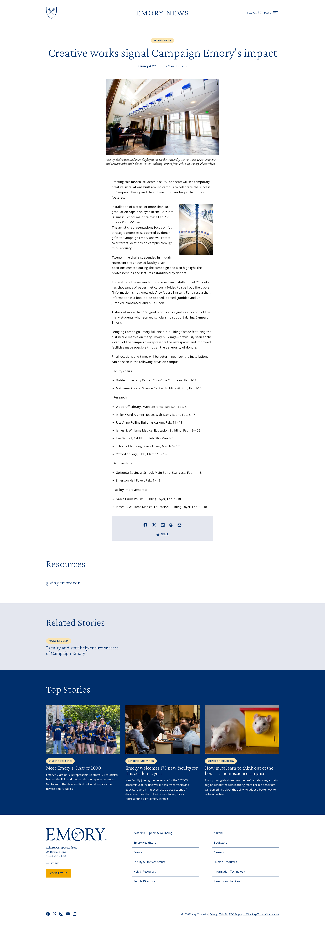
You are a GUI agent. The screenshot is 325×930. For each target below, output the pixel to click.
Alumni (218, 833)
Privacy (214, 914)
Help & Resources (145, 871)
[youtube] (68, 914)
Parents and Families (227, 881)
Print (165, 534)
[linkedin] (75, 914)
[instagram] (61, 914)
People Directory (144, 881)
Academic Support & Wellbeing (153, 833)
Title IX (223, 914)
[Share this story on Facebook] (145, 525)
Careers (219, 852)
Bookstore (220, 842)
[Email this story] (179, 525)
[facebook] (48, 914)
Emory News (162, 12)
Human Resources (225, 862)
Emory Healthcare (145, 842)
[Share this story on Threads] (171, 525)
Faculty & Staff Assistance (150, 862)
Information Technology (229, 871)
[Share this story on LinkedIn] (163, 525)
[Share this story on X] (154, 525)
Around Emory (162, 40)
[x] (55, 914)
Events (138, 852)
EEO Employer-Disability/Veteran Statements (254, 914)
